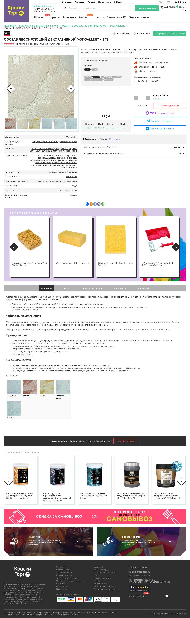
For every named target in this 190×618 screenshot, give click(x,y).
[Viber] (99, 204)
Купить (140, 105)
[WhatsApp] (102, 204)
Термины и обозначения (67, 578)
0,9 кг (87, 69)
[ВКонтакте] (87, 204)
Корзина (169, 7)
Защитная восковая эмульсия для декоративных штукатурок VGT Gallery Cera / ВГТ (131, 495)
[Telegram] (95, 204)
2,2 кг (94, 69)
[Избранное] (168, 2)
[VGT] (7, 33)
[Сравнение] (160, 2)
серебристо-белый (93, 79)
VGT (68, 137)
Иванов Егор (180, 614)
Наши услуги (104, 2)
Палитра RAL (62, 589)
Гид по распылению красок (106, 589)
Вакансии (98, 567)
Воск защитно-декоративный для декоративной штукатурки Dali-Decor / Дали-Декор (20, 495)
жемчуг (96, 77)
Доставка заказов (64, 572)
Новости (99, 17)
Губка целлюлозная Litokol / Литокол (72, 263)
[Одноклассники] (91, 204)
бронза (88, 77)
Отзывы (97, 581)
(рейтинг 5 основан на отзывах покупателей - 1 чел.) (41, 44)
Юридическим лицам (103, 578)
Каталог (41, 16)
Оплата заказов (63, 570)
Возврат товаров (64, 575)
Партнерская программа (105, 572)
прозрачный (115, 77)
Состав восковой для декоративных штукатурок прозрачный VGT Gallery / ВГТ (167, 495)
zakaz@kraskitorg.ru (42, 6)
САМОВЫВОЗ (129, 519)
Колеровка (69, 17)
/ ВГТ (74, 137)
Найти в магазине (147, 8)
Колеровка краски (102, 570)
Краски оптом (100, 584)
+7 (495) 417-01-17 (44, 9)
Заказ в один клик (169, 105)
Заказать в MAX (116, 17)
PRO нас (118, 2)
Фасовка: (88, 66)
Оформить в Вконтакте (161, 129)
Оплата (91, 2)
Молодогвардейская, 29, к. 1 (142, 580)
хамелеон (108, 79)
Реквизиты (61, 567)
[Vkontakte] (166, 595)
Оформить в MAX (165, 113)
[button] (10, 88)
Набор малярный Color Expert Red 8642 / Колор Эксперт (157, 264)
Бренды (55, 17)
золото (105, 77)
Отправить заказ (139, 17)
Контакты (67, 2)
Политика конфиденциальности (70, 581)
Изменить (114, 139)
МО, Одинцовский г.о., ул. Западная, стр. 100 (149, 582)
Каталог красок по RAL (104, 586)
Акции (85, 16)
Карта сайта (61, 586)
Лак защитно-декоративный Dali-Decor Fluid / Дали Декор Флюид (93, 495)
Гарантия (60, 584)
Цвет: (86, 73)
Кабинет (182, 2)
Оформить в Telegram (161, 121)
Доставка (79, 2)
